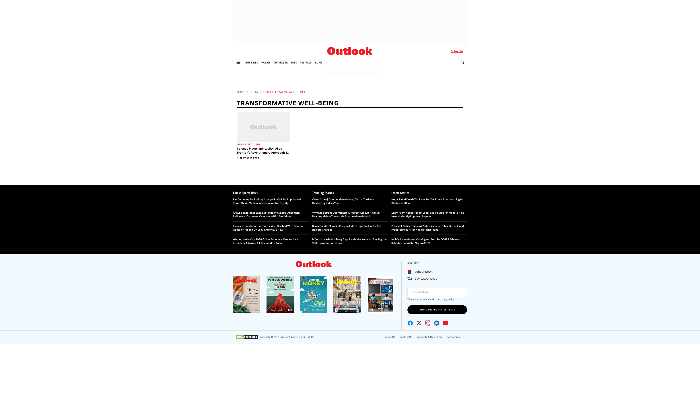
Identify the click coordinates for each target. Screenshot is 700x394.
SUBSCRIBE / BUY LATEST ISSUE (437, 309)
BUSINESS (251, 62)
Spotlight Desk (249, 158)
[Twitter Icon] (419, 323)
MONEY (266, 62)
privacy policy (447, 299)
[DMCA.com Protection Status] (247, 337)
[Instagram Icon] (428, 323)
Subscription (424, 272)
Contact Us (405, 337)
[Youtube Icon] (445, 323)
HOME (241, 92)
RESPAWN (306, 62)
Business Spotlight (248, 144)
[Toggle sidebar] (238, 62)
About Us (390, 337)
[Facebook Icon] (410, 323)
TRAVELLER (280, 62)
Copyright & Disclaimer (429, 337)
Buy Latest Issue (426, 279)
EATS (294, 62)
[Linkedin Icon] (437, 323)
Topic (254, 92)
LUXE (318, 62)
